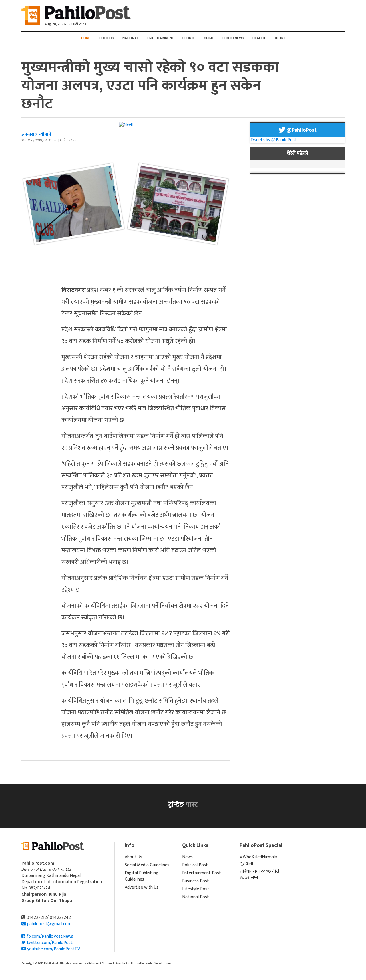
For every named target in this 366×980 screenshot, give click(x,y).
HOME (86, 38)
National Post (195, 897)
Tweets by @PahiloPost (273, 140)
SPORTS (188, 38)
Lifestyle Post (195, 889)
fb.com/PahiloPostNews (49, 936)
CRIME (209, 38)
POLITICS (106, 38)
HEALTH (258, 38)
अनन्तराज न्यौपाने (36, 134)
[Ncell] (126, 125)
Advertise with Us (141, 887)
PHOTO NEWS (233, 38)
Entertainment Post (201, 873)
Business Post (195, 881)
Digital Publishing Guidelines (141, 876)
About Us (133, 857)
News (187, 857)
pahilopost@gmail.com (49, 924)
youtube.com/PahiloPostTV (53, 949)
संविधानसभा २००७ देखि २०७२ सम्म (259, 874)
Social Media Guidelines (147, 865)
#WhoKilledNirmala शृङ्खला (258, 860)
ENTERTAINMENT (160, 38)
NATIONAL (130, 38)
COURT (279, 38)
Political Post (195, 865)
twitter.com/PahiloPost (49, 943)
